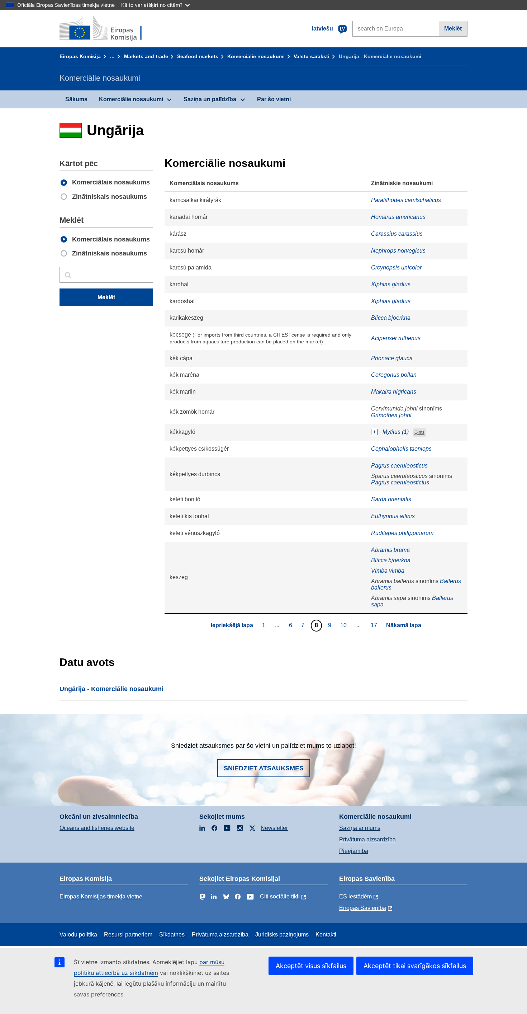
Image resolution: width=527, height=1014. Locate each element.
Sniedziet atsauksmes (264, 768)
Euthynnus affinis (393, 516)
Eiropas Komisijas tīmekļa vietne (101, 896)
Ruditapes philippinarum (402, 533)
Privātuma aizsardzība (367, 839)
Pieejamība (353, 851)
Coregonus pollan (394, 375)
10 (344, 625)
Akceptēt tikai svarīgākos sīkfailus (415, 966)
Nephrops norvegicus (398, 251)
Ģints (419, 432)
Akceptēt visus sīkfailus (311, 966)
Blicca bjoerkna (390, 318)
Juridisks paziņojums (282, 934)
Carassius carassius (397, 234)
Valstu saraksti (311, 56)
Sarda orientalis (391, 499)
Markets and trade (146, 56)
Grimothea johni (391, 415)
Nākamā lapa (403, 625)
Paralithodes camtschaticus (406, 200)
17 (375, 625)
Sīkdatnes (172, 934)
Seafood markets (197, 56)
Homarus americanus (398, 217)
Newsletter (274, 828)
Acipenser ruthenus (396, 338)
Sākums (76, 99)
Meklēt (453, 28)
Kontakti (325, 934)
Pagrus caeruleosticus (399, 466)
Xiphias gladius (390, 284)
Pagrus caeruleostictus (400, 482)
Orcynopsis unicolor (396, 267)
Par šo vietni (274, 99)
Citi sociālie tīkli (280, 896)
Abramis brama (390, 550)
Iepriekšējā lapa (232, 625)
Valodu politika (78, 934)
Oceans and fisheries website (97, 828)
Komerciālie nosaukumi (256, 56)
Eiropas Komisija (80, 56)
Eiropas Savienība (362, 908)
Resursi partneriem (128, 934)
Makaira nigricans (393, 392)
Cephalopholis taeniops (401, 449)
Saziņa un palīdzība (210, 99)
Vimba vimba (387, 571)
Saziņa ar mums (359, 828)
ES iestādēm (355, 896)
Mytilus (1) (396, 432)
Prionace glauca (392, 358)
